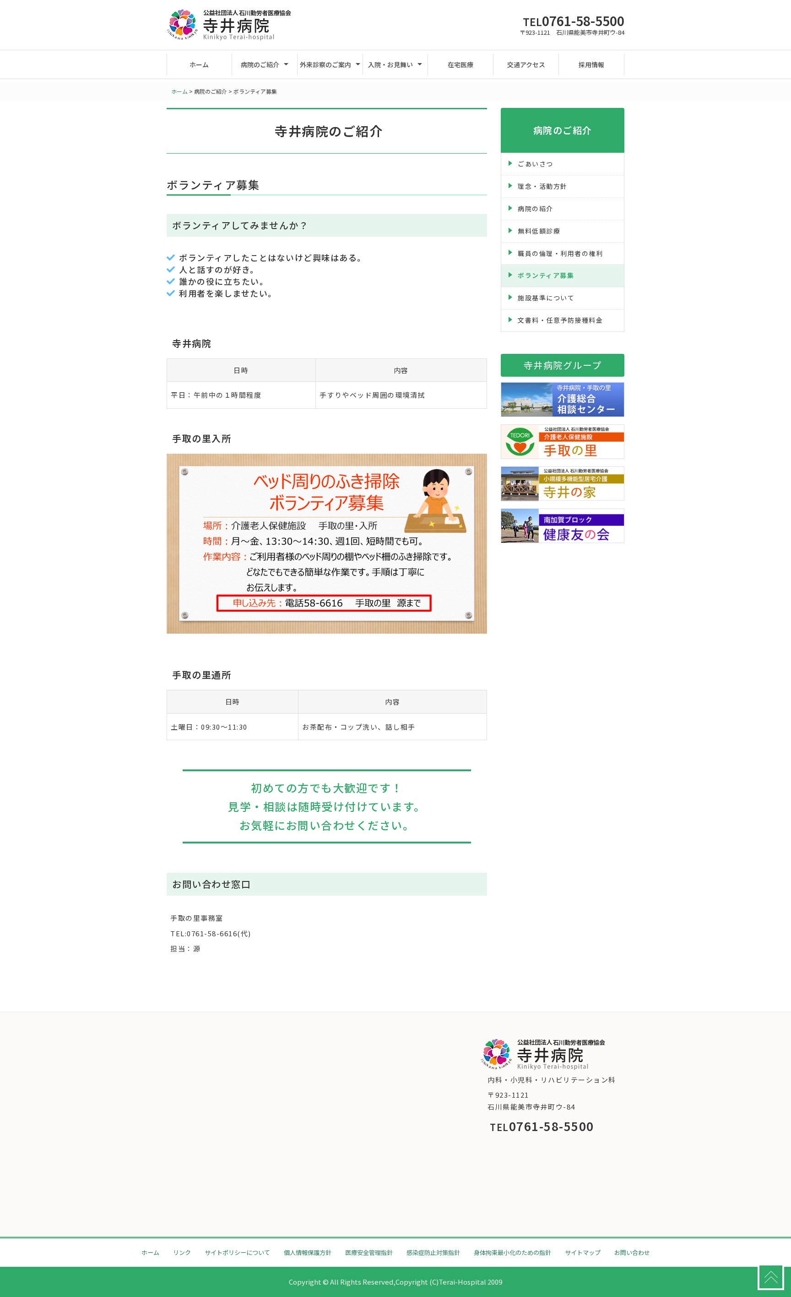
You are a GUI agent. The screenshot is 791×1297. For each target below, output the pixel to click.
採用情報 (591, 64)
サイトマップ (583, 1252)
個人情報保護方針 (307, 1252)
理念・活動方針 (543, 186)
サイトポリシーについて (237, 1252)
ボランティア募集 (546, 275)
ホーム (199, 64)
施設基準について (546, 297)
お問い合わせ (632, 1252)
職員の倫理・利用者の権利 (560, 253)
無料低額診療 (539, 230)
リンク (182, 1252)
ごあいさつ (535, 163)
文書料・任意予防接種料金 (560, 320)
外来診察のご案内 (325, 64)
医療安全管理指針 (369, 1252)
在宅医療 (460, 64)
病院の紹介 (535, 208)
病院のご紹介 (260, 64)
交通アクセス (526, 64)
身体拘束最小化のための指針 (512, 1252)
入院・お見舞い (390, 64)
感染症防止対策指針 (433, 1252)
